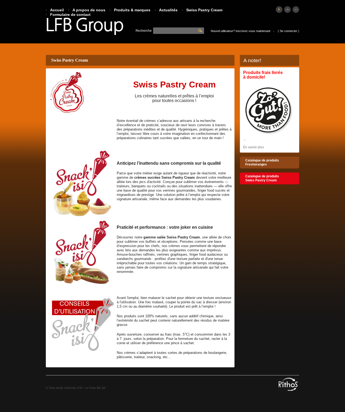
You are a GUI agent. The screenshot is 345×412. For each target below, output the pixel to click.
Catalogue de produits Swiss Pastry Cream (262, 178)
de (287, 9)
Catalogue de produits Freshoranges (262, 162)
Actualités (168, 10)
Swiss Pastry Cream (204, 10)
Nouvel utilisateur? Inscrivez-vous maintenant (240, 31)
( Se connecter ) (288, 31)
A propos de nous (89, 10)
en (296, 9)
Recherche (201, 30)
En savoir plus (253, 147)
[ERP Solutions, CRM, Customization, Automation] (288, 390)
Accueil (57, 10)
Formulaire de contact (70, 14)
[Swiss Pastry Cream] (268, 135)
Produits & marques (132, 10)
